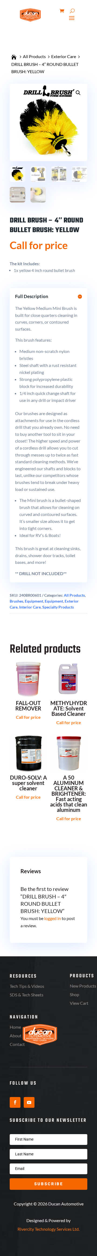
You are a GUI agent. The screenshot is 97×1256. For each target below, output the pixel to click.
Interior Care (30, 607)
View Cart (79, 1003)
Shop (74, 994)
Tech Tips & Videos (27, 986)
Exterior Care (63, 56)
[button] (78, 93)
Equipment (34, 601)
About (16, 1035)
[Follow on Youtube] (29, 1102)
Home (15, 1026)
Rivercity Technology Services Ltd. (48, 1229)
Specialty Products (58, 607)
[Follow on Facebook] (15, 1102)
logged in (52, 918)
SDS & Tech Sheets (26, 994)
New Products (83, 985)
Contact (17, 1044)
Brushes (16, 601)
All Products (34, 56)
